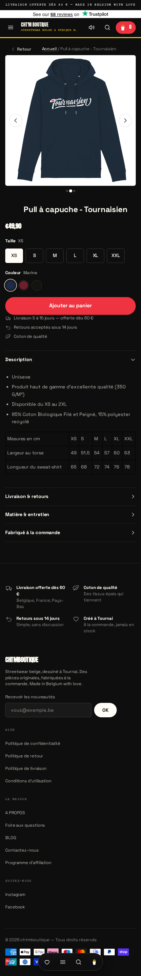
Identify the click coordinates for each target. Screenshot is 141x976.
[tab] (67, 191)
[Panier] (94, 962)
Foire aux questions (25, 825)
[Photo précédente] (15, 120)
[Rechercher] (107, 27)
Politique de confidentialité (32, 743)
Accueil (49, 49)
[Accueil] (47, 962)
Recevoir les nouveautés (30, 697)
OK (105, 710)
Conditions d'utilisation (28, 781)
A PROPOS (15, 812)
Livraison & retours (27, 496)
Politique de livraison (26, 768)
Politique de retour (24, 756)
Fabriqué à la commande (32, 532)
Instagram (15, 894)
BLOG (10, 837)
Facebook (15, 907)
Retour (24, 49)
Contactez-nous (22, 850)
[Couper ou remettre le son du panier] (91, 27)
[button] (12, 210)
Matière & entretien (27, 514)
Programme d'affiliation (28, 862)
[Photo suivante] (125, 120)
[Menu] (10, 27)
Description (18, 359)
